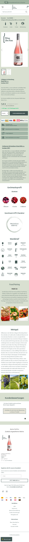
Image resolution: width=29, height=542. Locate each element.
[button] (2, 7)
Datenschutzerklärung (14, 510)
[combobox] (14, 12)
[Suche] (26, 11)
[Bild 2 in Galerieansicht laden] (9, 72)
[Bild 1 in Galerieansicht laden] (3, 72)
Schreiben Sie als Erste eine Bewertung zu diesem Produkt (14, 411)
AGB (15, 506)
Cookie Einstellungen (14, 512)
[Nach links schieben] (1, 49)
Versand (14, 524)
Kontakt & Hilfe (14, 526)
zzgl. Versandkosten (10, 105)
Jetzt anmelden (14, 480)
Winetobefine (16, 534)
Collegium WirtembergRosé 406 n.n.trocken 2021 (5, 454)
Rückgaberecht (14, 514)
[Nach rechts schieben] (27, 49)
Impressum (14, 508)
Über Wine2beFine (14, 522)
